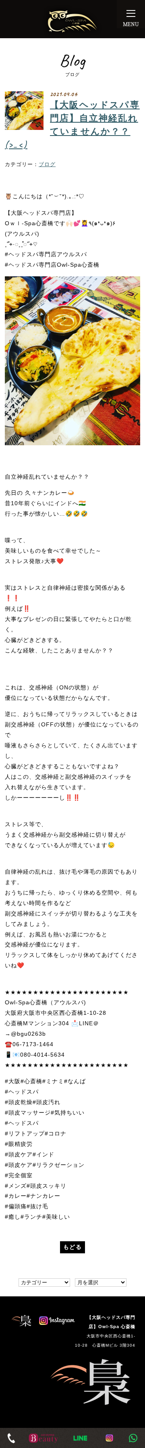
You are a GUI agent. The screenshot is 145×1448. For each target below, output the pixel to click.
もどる (72, 1247)
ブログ (47, 164)
